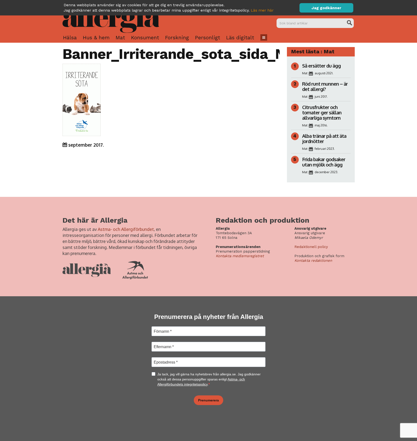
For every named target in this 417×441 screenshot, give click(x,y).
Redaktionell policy (311, 247)
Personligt (207, 37)
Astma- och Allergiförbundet (126, 229)
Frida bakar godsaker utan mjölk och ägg (323, 162)
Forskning (177, 37)
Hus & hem (96, 37)
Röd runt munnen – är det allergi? (325, 86)
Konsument (145, 37)
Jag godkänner (326, 8)
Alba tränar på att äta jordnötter (324, 138)
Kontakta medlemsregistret (240, 256)
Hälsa (70, 37)
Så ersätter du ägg (321, 65)
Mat (120, 37)
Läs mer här (262, 10)
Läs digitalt (240, 37)
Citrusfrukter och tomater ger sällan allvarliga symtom (321, 112)
